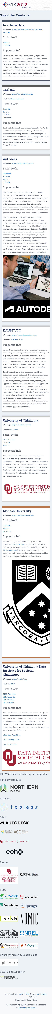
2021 (27, 994)
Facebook (7, 117)
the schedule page (27, 1008)
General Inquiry (17, 99)
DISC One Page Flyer (12, 735)
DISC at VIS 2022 (10, 744)
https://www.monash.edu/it (23, 515)
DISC (12, 684)
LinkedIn (6, 45)
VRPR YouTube (9, 702)
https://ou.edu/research (21, 425)
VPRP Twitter (8, 700)
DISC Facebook (9, 440)
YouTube (6, 115)
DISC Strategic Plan (11, 740)
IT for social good (10, 550)
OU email (14, 429)
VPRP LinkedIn (9, 697)
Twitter (6, 42)
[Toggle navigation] (46, 5)
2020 (21, 994)
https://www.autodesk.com (23, 163)
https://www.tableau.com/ (22, 94)
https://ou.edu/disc (19, 679)
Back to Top (42, 994)
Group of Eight (19, 544)
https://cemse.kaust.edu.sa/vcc (24, 335)
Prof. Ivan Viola (16, 339)
